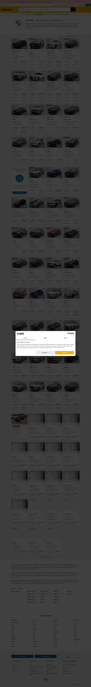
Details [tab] (45, 338)
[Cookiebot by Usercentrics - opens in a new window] (68, 334)
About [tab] (65, 338)
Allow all (65, 352)
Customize (44, 352)
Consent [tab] (26, 338)
